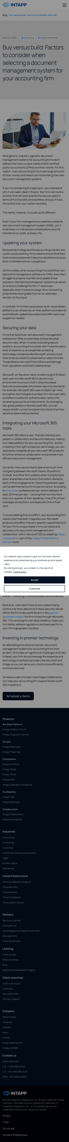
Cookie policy (20, 571)
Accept (34, 579)
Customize (34, 588)
